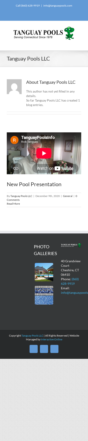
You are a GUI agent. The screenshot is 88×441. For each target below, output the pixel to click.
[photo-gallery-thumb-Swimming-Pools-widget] (44, 264)
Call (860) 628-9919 (28, 5)
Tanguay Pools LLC (21, 196)
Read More (13, 203)
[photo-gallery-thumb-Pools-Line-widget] (44, 287)
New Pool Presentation (34, 184)
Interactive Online (51, 339)
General (67, 196)
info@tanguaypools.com (57, 5)
